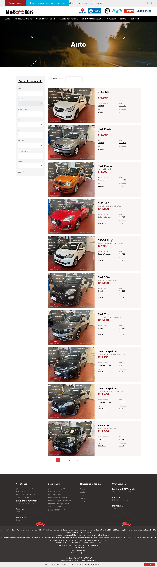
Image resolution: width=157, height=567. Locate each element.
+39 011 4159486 (25, 497)
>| (77, 460)
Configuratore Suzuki (92, 19)
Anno (20, 130)
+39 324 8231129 (57, 510)
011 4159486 (16, 3)
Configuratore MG (23, 19)
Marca (20, 88)
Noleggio (111, 19)
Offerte (83, 501)
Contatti (135, 19)
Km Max (21, 141)
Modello (21, 99)
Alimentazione (23, 109)
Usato (82, 492)
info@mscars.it (55, 494)
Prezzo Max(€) (23, 151)
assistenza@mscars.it (26, 494)
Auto (7, 19)
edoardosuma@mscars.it (59, 504)
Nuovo (82, 489)
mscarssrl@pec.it (101, 540)
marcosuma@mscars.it (58, 497)
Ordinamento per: (56, 78)
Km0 (82, 495)
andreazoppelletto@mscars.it (61, 500)
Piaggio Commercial (68, 19)
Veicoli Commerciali (45, 19)
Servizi (123, 19)
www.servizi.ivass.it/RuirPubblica (97, 535)
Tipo (19, 120)
